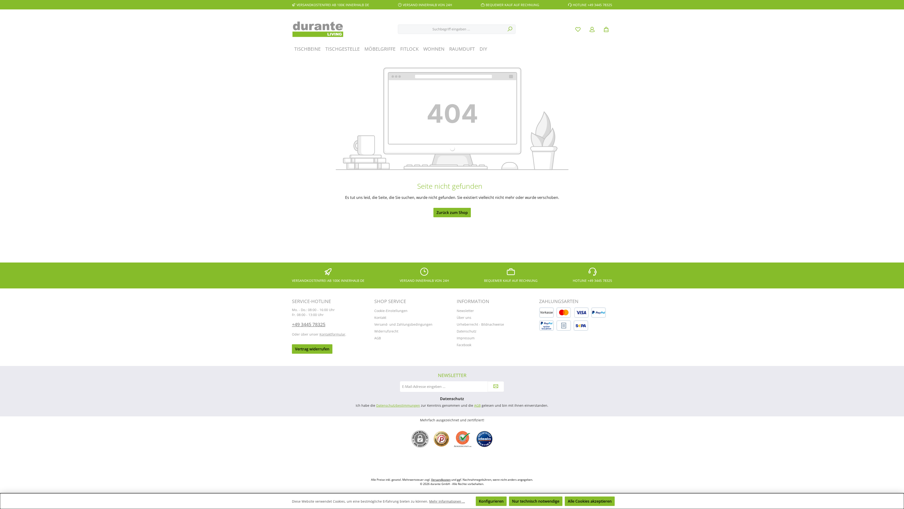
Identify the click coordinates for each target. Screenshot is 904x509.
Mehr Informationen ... (447, 501)
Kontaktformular (332, 334)
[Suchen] (510, 29)
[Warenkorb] (606, 29)
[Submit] (496, 386)
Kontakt (380, 317)
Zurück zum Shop (452, 212)
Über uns (464, 317)
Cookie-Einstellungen (391, 310)
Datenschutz (466, 331)
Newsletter (465, 310)
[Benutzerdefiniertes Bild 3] (484, 439)
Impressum (466, 338)
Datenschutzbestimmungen (398, 405)
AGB (377, 338)
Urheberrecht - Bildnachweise (480, 324)
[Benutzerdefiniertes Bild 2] (463, 439)
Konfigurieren (491, 501)
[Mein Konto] (592, 29)
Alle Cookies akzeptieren (590, 501)
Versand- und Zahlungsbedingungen (403, 324)
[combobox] (451, 29)
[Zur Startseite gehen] (318, 29)
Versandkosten (441, 480)
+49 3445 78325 (308, 324)
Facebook (464, 345)
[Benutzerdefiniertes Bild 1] (441, 439)
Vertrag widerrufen (312, 349)
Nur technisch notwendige (535, 501)
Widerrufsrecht (386, 331)
